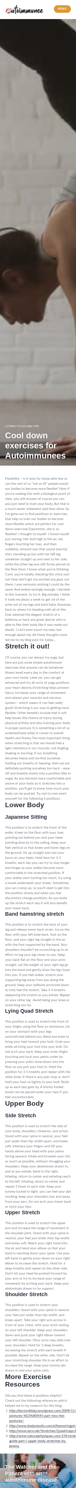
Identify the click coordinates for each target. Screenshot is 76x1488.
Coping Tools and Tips (22, 426)
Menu (62, 9)
